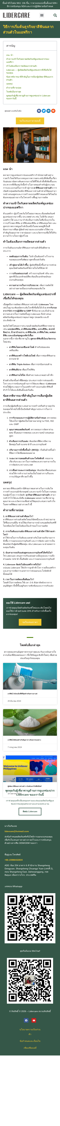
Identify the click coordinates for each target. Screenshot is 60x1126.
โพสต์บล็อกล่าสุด (13, 92)
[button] (41, 15)
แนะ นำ (9, 55)
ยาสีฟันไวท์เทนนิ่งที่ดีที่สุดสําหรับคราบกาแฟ (22, 694)
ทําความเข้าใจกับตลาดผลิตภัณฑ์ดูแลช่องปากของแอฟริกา (27, 60)
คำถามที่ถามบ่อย (13, 88)
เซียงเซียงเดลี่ (30, 1048)
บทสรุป (9, 84)
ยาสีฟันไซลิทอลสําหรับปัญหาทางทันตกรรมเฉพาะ (24, 740)
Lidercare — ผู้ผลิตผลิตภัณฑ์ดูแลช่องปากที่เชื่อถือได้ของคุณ (28, 71)
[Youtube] (34, 1020)
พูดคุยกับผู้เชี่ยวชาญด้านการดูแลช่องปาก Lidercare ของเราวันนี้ (28, 97)
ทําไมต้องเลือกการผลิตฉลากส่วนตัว (21, 66)
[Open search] (55, 15)
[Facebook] (26, 1020)
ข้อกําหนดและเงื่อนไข (30, 1041)
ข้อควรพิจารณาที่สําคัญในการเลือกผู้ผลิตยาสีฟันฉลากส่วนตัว (29, 78)
